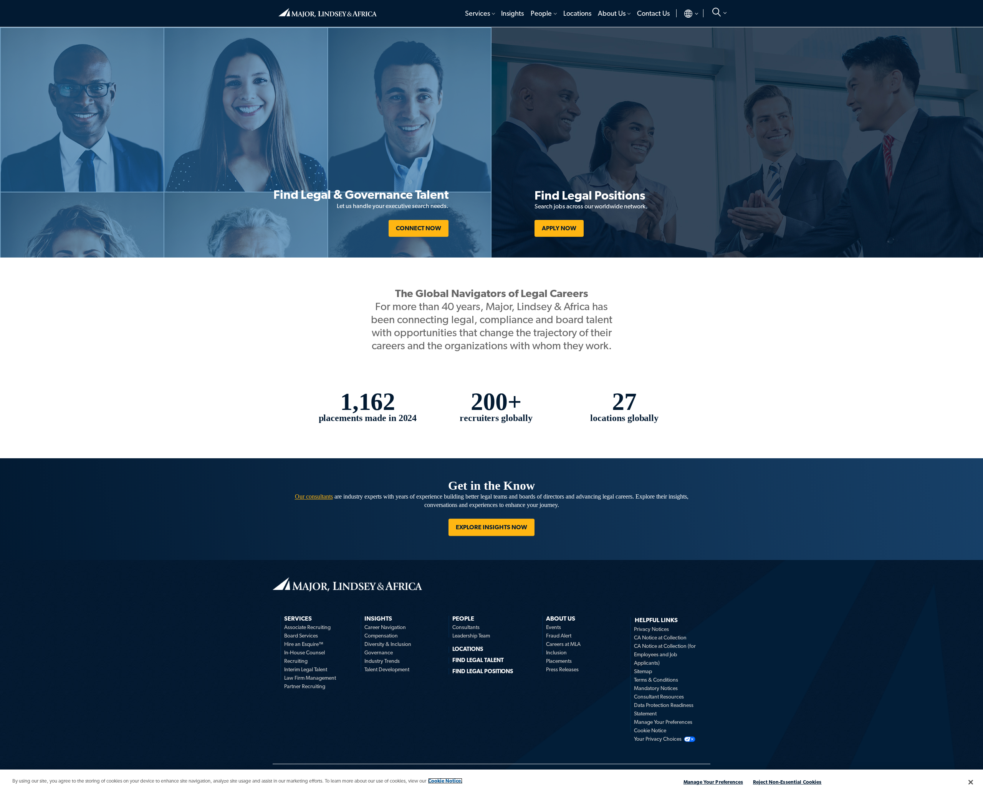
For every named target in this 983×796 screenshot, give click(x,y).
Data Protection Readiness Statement (663, 709)
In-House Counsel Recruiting (304, 656)
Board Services (301, 636)
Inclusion (556, 652)
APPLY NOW (559, 228)
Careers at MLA (563, 644)
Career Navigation (385, 627)
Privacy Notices (651, 629)
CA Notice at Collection (660, 637)
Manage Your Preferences (663, 722)
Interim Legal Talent (305, 669)
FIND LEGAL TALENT (478, 660)
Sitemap (643, 671)
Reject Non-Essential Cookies (787, 782)
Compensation (381, 636)
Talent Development (386, 669)
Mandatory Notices (656, 688)
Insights (512, 13)
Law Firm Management (310, 678)
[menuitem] (479, 13)
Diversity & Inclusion (387, 644)
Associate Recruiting (307, 627)
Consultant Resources (659, 697)
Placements (559, 661)
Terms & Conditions (656, 680)
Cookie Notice (650, 730)
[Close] (970, 782)
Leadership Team (471, 636)
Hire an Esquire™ (303, 644)
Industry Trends (382, 661)
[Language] (685, 13)
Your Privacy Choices (658, 739)
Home (327, 9)
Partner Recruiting (304, 686)
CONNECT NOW (418, 228)
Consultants (466, 627)
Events (553, 627)
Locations (577, 13)
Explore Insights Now (491, 527)
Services (477, 13)
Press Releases (562, 669)
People (541, 13)
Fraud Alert (558, 636)
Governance (378, 652)
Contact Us (653, 13)
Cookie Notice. (445, 781)
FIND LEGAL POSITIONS (482, 671)
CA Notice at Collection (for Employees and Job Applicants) (665, 654)
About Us (612, 13)
